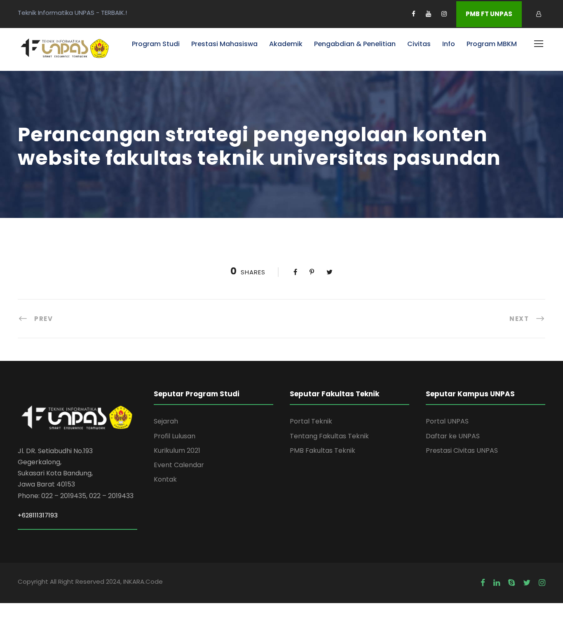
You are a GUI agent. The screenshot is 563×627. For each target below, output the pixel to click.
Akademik (286, 44)
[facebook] (413, 13)
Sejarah (166, 421)
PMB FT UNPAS (489, 13)
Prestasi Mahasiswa (224, 44)
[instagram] (444, 13)
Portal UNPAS (447, 421)
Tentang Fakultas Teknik (329, 436)
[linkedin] (496, 583)
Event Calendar (179, 465)
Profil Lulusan (174, 436)
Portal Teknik (311, 421)
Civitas (419, 44)
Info (448, 44)
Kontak (165, 479)
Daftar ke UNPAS (453, 436)
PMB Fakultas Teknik (322, 450)
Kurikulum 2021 (177, 450)
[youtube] (428, 13)
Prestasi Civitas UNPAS (462, 450)
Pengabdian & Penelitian (355, 44)
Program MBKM (492, 44)
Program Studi (156, 44)
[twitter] (526, 583)
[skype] (511, 583)
